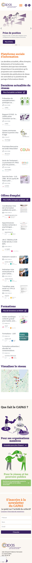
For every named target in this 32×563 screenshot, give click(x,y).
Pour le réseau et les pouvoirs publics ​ (16, 475)
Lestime (7, 186)
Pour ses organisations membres (15, 439)
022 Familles (8, 170)
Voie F (6, 326)
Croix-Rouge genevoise (11, 215)
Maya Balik (14, 328)
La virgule (7, 249)
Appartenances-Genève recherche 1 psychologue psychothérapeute (9, 225)
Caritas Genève (9, 262)
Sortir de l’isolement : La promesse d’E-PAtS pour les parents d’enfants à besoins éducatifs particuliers (10, 162)
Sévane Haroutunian (14, 264)
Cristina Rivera (15, 251)
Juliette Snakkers (15, 358)
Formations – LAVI (9, 333)
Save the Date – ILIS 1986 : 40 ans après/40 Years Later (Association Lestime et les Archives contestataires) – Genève (10, 178)
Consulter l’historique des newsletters (12, 511)
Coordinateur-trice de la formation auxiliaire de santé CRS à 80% (9, 208)
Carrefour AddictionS (10, 355)
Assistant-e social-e (9, 257)
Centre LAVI (8, 339)
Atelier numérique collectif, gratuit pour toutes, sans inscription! (9, 319)
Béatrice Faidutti (13, 234)
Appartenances (9, 232)
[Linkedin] (26, 5)
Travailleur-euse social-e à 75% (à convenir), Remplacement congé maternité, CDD (8, 288)
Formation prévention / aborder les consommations (11, 348)
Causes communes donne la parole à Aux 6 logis (10, 132)
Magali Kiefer (14, 341)
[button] (20, 5)
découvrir (7, 154)
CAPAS (6, 108)
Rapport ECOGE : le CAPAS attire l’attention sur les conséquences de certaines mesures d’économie (9, 116)
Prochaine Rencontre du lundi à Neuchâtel (10, 147)
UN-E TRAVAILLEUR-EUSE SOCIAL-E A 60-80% (10, 242)
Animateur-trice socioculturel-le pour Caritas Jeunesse (8, 271)
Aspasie (7, 296)
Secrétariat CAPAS (14, 298)
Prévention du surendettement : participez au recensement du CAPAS (8, 100)
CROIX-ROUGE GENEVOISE (12, 217)
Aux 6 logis (7, 140)
